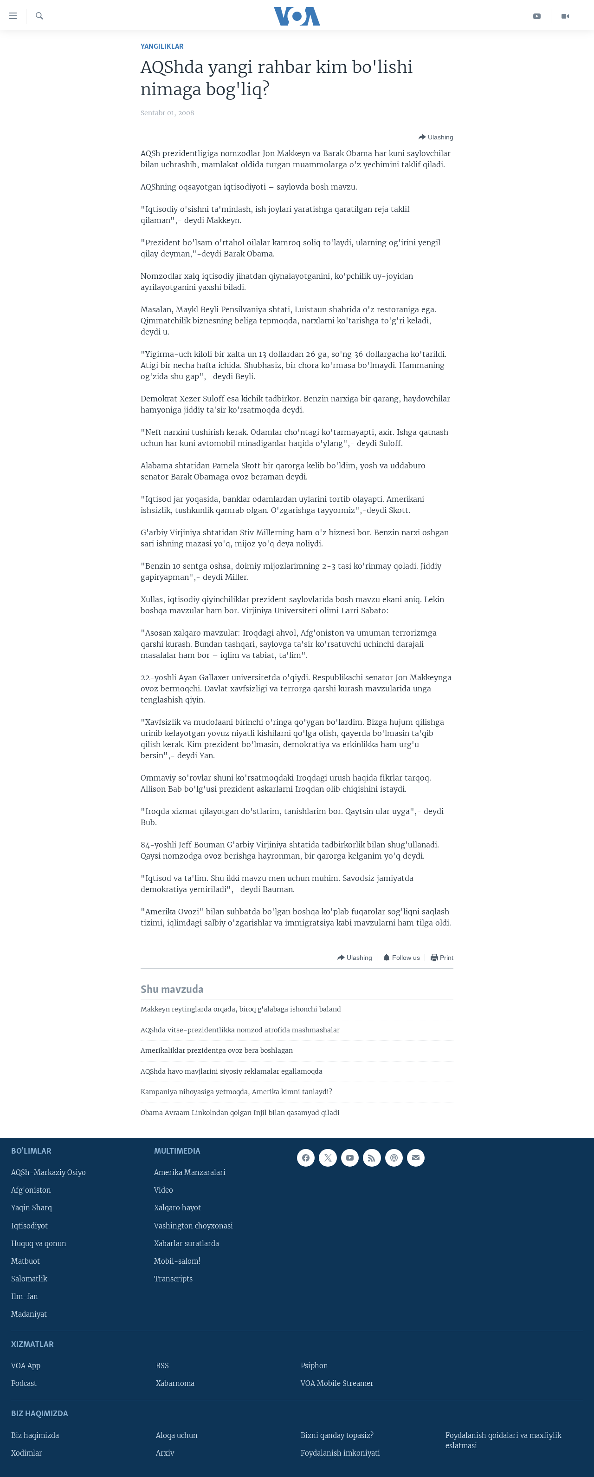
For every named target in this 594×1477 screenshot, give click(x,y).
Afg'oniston (31, 1190)
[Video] (565, 16)
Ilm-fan (24, 1297)
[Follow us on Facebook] (306, 1158)
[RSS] (372, 1158)
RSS (162, 1366)
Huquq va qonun (38, 1244)
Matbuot (25, 1261)
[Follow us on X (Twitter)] (327, 1158)
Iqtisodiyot (29, 1226)
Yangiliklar (162, 47)
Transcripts (173, 1279)
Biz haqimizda (35, 1435)
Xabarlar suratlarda (186, 1244)
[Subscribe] (416, 1158)
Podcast (24, 1383)
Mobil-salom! (177, 1261)
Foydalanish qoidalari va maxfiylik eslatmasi (504, 1440)
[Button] (436, 137)
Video (163, 1190)
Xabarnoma (175, 1383)
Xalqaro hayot (177, 1208)
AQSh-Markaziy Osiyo (48, 1172)
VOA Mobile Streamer (337, 1383)
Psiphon (314, 1366)
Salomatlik (29, 1279)
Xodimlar (26, 1453)
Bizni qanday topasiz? (337, 1435)
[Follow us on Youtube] (350, 1158)
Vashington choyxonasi (193, 1226)
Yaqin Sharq (31, 1208)
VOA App (25, 1366)
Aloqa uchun (177, 1435)
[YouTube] (537, 16)
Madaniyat (29, 1314)
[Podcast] (394, 1158)
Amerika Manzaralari (190, 1172)
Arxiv (165, 1453)
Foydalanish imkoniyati (340, 1453)
